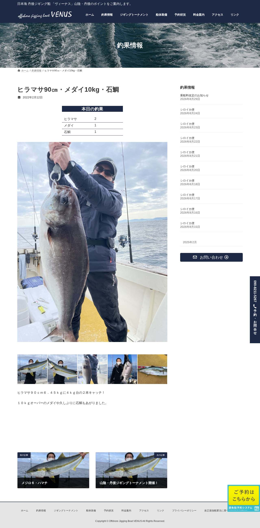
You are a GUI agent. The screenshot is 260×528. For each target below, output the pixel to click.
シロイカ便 (187, 109)
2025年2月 (190, 242)
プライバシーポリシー (184, 510)
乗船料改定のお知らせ (194, 95)
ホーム (24, 510)
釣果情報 (41, 510)
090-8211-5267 (255, 307)
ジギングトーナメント (66, 510)
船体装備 (91, 510)
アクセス (144, 510)
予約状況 (109, 510)
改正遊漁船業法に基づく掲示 (220, 510)
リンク (160, 510)
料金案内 (126, 510)
